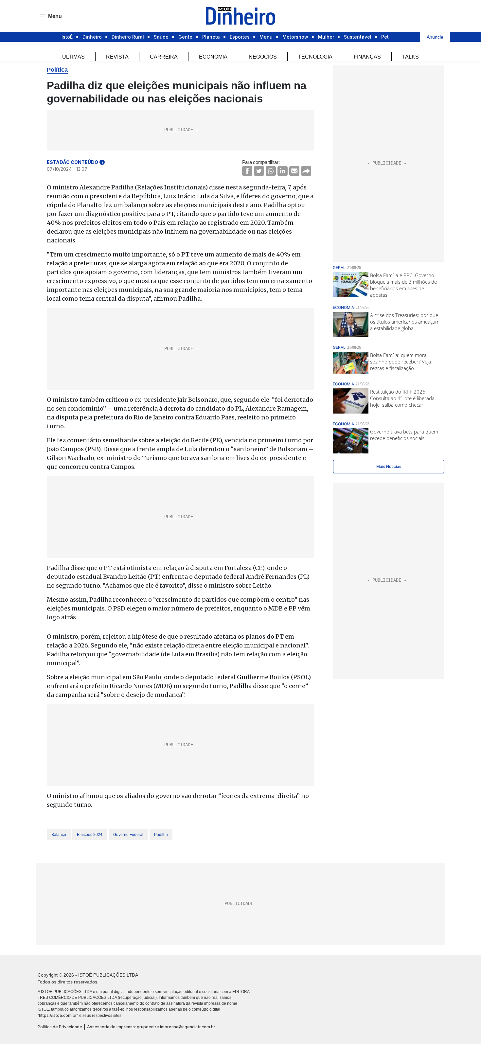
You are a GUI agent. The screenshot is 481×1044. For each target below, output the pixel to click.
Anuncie (435, 37)
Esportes (240, 37)
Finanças (367, 57)
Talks (410, 57)
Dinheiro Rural (128, 37)
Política (57, 69)
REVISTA (117, 57)
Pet (385, 37)
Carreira (164, 57)
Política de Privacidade (60, 1026)
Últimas (73, 57)
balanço (58, 834)
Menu (266, 37)
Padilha (161, 834)
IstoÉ (67, 37)
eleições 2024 (89, 834)
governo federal (128, 834)
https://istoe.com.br (58, 1015)
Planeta (211, 37)
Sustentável (357, 37)
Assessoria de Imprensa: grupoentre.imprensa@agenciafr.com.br (151, 1026)
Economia (213, 57)
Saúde (161, 37)
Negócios (263, 57)
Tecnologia (315, 57)
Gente (185, 37)
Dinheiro (92, 37)
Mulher (326, 37)
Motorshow (295, 37)
